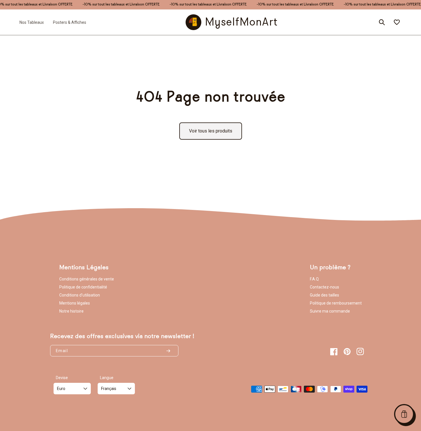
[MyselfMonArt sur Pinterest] (347, 351)
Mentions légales (74, 303)
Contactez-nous (324, 287)
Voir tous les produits (210, 131)
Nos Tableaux (31, 22)
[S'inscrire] (170, 350)
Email (62, 350)
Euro (61, 388)
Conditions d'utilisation (79, 295)
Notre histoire (71, 311)
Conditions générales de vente (86, 279)
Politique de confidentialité (83, 287)
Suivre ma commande (330, 311)
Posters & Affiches (69, 22)
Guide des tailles (324, 295)
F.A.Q (314, 279)
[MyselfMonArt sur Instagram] (360, 351)
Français (108, 388)
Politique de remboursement (336, 303)
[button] (404, 414)
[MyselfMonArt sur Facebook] (334, 351)
